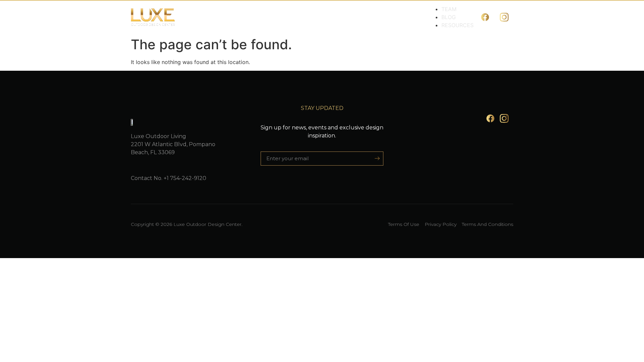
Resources (457, 25)
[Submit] (375, 158)
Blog (448, 17)
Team (449, 9)
